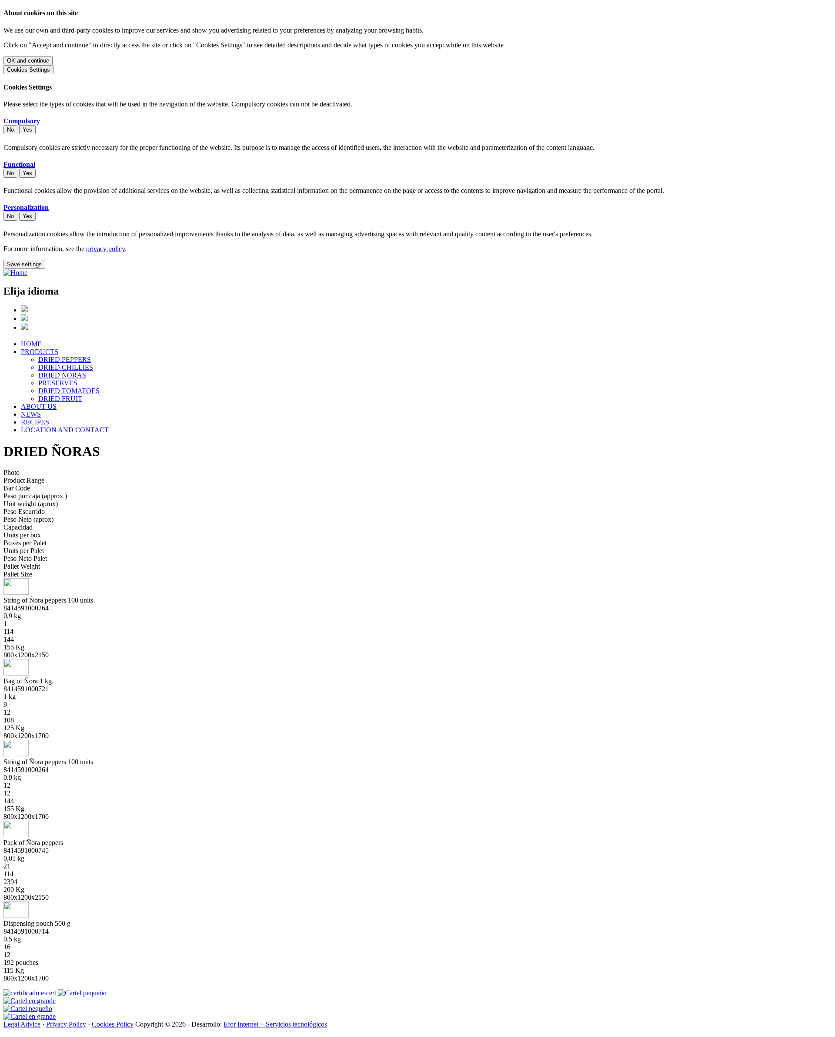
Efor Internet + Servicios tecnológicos (275, 1024)
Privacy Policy (66, 1024)
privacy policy (105, 248)
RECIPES (35, 422)
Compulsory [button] (21, 121)
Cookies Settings (28, 69)
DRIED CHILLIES (65, 367)
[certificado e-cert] (29, 993)
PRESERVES (57, 383)
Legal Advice (21, 1024)
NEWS (31, 414)
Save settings (24, 264)
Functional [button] (19, 164)
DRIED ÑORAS (62, 375)
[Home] (15, 272)
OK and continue (28, 60)
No (10, 129)
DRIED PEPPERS (64, 359)
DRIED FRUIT (60, 398)
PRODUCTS (39, 351)
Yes (27, 129)
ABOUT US (39, 406)
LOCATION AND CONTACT (65, 430)
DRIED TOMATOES (69, 390)
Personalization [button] (26, 207)
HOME (31, 344)
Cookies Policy (113, 1024)
